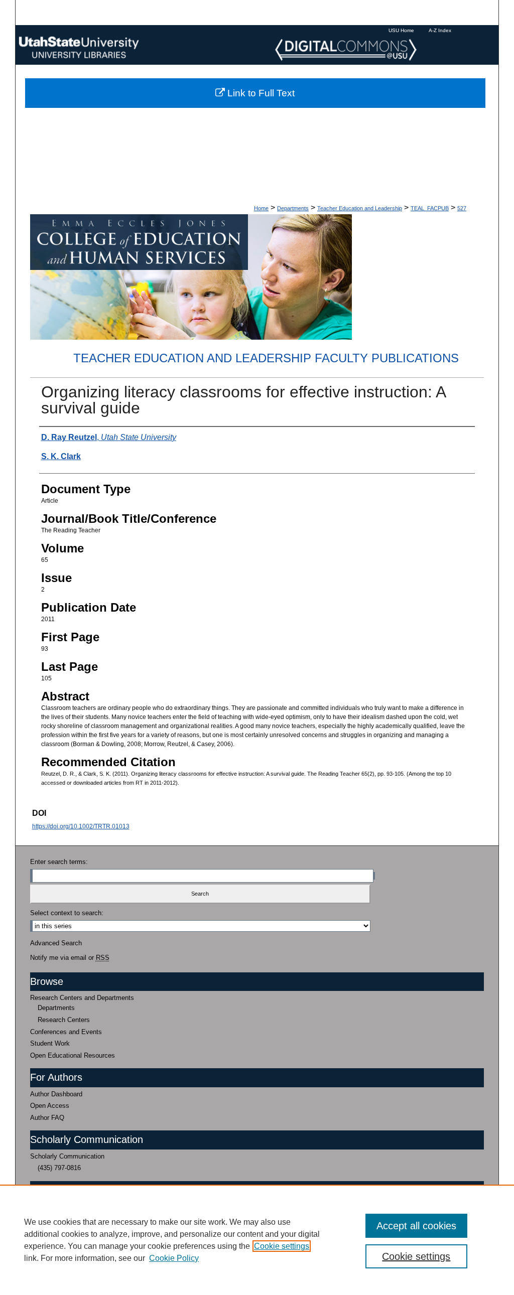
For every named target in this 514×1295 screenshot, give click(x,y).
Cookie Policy (174, 1258)
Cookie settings (281, 1246)
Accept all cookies (416, 1225)
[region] (257, 1240)
